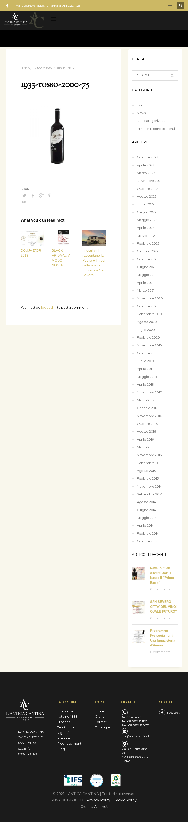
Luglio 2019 (145, 361)
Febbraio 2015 (148, 478)
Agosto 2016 (146, 431)
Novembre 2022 (149, 181)
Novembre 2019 (149, 345)
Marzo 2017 (145, 400)
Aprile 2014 (145, 525)
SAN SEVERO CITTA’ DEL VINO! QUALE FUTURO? (163, 606)
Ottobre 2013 (147, 541)
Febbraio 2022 (148, 243)
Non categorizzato (152, 121)
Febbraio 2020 (148, 337)
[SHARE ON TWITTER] (24, 195)
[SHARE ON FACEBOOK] (32, 195)
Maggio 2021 (146, 275)
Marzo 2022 (146, 236)
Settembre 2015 (149, 463)
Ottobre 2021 (147, 259)
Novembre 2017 (149, 392)
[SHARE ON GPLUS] (41, 195)
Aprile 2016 (145, 439)
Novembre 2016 (149, 416)
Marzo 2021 (145, 290)
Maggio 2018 (147, 377)
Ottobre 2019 (147, 353)
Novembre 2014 (149, 486)
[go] (172, 76)
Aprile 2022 (145, 228)
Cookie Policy (125, 800)
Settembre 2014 (149, 494)
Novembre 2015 (149, 455)
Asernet (101, 806)
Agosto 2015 (146, 471)
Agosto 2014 (146, 502)
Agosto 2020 (147, 322)
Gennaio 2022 (147, 251)
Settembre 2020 (150, 314)
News (141, 113)
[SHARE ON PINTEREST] (50, 195)
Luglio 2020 (146, 330)
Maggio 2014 (147, 518)
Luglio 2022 (145, 204)
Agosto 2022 (146, 196)
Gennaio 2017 (147, 408)
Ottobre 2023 (147, 157)
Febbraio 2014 (148, 533)
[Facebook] (7, 5)
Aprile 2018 (145, 384)
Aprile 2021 (145, 283)
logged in (49, 307)
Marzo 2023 (146, 173)
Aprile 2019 (145, 369)
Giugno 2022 (146, 212)
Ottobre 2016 (147, 424)
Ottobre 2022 (147, 189)
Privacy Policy (99, 800)
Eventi (142, 105)
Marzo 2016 (145, 447)
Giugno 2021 (146, 267)
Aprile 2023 (145, 165)
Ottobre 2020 (148, 306)
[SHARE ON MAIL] (24, 202)
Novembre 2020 (150, 298)
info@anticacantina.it (136, 736)
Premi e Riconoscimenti (156, 129)
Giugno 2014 (146, 510)
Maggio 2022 (147, 220)
